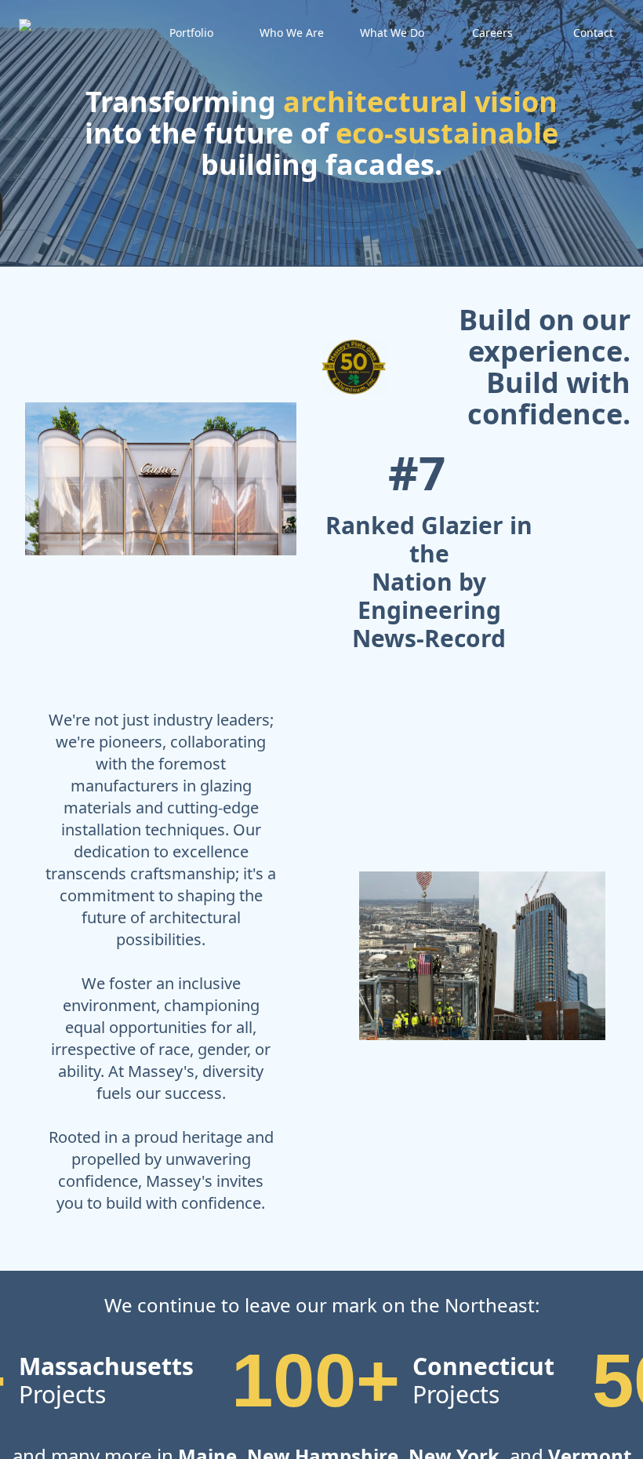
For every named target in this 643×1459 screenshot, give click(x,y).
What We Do (392, 32)
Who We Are (292, 32)
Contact (593, 32)
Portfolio (191, 32)
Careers (492, 32)
